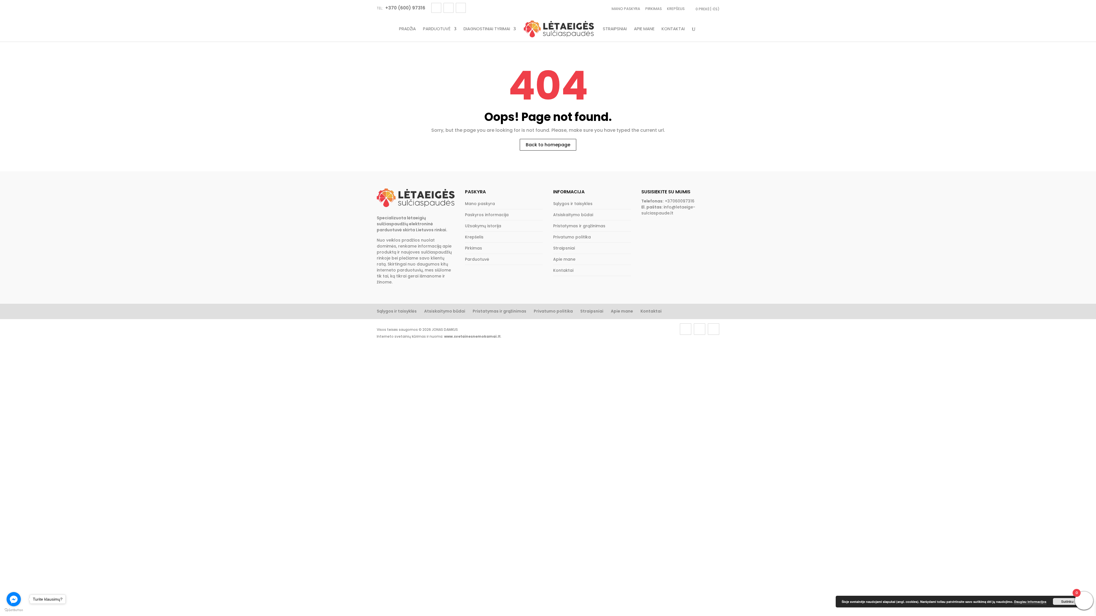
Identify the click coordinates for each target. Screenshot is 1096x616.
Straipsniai (615, 29)
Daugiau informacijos (1030, 601)
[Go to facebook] (14, 599)
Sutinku (1067, 601)
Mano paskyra (626, 8)
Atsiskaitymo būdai (573, 215)
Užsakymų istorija (483, 226)
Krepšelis (676, 8)
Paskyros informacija (487, 215)
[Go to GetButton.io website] (14, 610)
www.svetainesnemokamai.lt (472, 336)
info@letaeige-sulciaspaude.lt (668, 210)
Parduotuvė (437, 29)
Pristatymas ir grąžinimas (579, 226)
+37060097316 (679, 201)
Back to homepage (548, 144)
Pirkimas (653, 8)
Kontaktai (673, 29)
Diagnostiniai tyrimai (487, 29)
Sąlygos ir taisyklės (573, 203)
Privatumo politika (572, 237)
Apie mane (644, 29)
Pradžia (407, 29)
